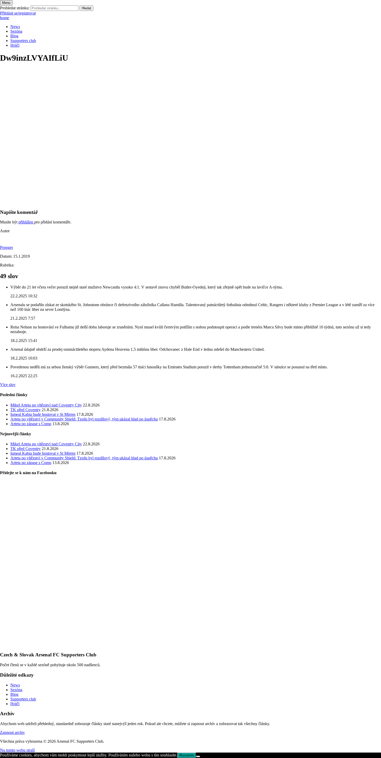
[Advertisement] (155, 168)
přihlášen (26, 222)
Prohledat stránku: (15, 8)
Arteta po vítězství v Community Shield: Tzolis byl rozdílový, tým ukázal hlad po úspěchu (84, 419)
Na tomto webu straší (17, 750)
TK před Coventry (25, 410)
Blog (14, 36)
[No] (198, 756)
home (4, 18)
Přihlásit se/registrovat (18, 13)
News (15, 26)
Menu (6, 3)
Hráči (14, 45)
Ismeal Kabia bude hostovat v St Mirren (42, 414)
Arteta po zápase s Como (30, 424)
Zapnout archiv (12, 732)
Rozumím (186, 755)
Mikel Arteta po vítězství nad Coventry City (46, 405)
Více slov (8, 384)
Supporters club (23, 40)
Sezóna (16, 31)
